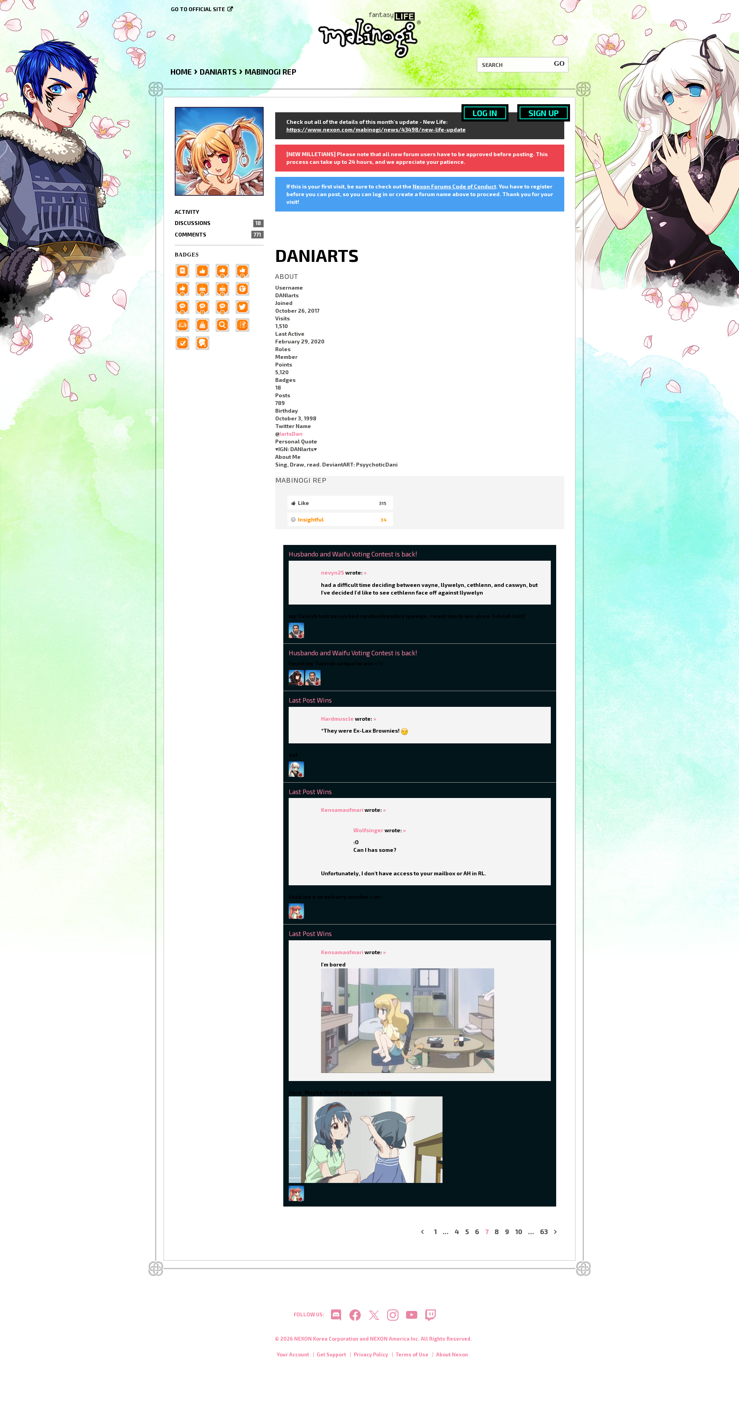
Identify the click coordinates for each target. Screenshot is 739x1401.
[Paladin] (225, 288)
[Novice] (245, 270)
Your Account (293, 1354)
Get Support (331, 1354)
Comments (218, 234)
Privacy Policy (371, 1354)
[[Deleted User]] (296, 768)
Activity (187, 211)
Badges (187, 255)
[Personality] (185, 324)
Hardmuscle (337, 718)
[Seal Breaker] (245, 288)
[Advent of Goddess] (205, 288)
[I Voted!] (185, 342)
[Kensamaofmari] (296, 910)
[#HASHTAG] (245, 306)
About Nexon (452, 1354)
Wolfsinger (368, 830)
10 (518, 1232)
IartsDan (291, 433)
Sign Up (543, 113)
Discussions (218, 223)
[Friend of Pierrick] (185, 270)
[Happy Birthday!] (205, 324)
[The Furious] (225, 306)
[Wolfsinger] (296, 676)
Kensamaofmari (342, 809)
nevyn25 (332, 572)
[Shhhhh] (205, 342)
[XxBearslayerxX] (296, 629)
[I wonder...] (225, 324)
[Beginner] (205, 270)
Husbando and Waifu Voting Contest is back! (353, 554)
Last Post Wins (310, 700)
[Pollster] (245, 324)
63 (544, 1232)
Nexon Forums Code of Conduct (454, 186)
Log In (485, 113)
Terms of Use (412, 1354)
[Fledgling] (225, 270)
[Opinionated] (205, 306)
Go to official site (198, 9)
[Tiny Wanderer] (185, 306)
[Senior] (185, 288)
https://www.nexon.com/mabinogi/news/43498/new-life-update (376, 129)
